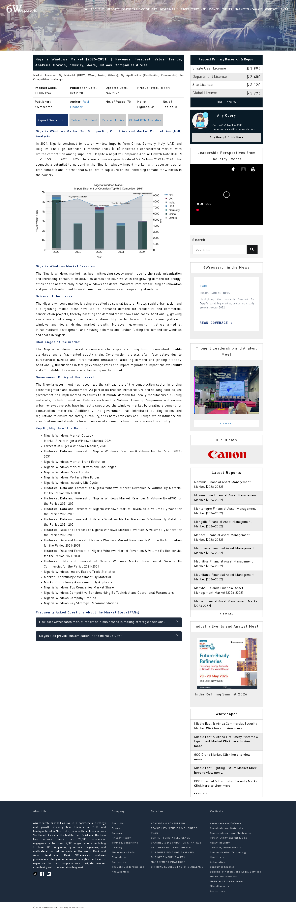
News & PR (168, 9)
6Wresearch (49, 908)
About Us (98, 9)
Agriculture (217, 891)
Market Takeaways (248, 9)
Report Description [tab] (52, 120)
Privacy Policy (121, 838)
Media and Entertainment (226, 881)
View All (227, 423)
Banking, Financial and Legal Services (235, 872)
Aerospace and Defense (225, 823)
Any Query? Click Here (226, 137)
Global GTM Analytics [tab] (145, 120)
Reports (113, 9)
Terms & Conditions (125, 843)
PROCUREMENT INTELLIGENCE (171, 848)
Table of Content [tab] (84, 120)
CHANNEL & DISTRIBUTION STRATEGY (176, 843)
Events (227, 9)
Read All (201, 794)
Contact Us (273, 9)
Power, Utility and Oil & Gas (228, 838)
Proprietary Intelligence (200, 9)
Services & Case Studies (139, 9)
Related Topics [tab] (113, 120)
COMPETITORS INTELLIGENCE (170, 838)
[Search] (252, 249)
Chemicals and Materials (226, 828)
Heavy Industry (220, 843)
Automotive (217, 862)
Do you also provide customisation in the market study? (80, 636)
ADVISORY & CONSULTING (168, 823)
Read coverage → (217, 323)
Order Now (226, 102)
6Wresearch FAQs (123, 852)
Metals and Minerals (223, 877)
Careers (117, 833)
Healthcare (217, 857)
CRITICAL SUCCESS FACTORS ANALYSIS (177, 867)
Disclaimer (119, 857)
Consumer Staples (222, 867)
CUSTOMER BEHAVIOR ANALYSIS (172, 852)
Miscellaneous (219, 886)
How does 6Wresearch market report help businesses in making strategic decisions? (102, 622)
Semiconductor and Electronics (231, 833)
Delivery (117, 848)
